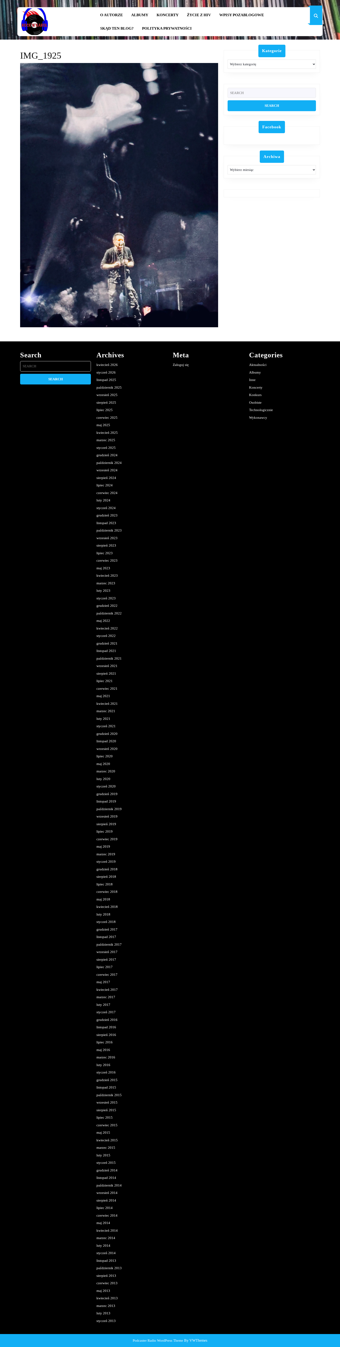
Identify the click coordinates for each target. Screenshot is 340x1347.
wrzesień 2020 (106, 749)
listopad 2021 (106, 651)
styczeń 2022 (106, 636)
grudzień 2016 (106, 1020)
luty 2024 (103, 500)
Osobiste (255, 402)
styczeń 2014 (106, 1253)
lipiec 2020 (104, 756)
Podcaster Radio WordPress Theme (158, 1340)
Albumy (139, 15)
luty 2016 (103, 1065)
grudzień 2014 (106, 1170)
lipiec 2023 (104, 553)
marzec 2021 (105, 711)
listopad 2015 (106, 1087)
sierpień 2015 (106, 1110)
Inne (252, 380)
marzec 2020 (105, 771)
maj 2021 (103, 696)
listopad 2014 (106, 1178)
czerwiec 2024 (106, 493)
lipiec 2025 (104, 410)
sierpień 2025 (106, 402)
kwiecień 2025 (107, 432)
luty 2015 (103, 1155)
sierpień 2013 (106, 1276)
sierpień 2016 (106, 1035)
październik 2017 (109, 944)
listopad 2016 (106, 1027)
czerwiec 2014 (106, 1215)
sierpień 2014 (106, 1200)
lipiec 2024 (104, 485)
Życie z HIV (199, 15)
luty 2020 (103, 779)
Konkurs (255, 395)
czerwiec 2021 (106, 688)
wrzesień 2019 (106, 816)
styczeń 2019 (106, 861)
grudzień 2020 (106, 734)
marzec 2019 (105, 854)
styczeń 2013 (106, 1321)
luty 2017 (103, 1005)
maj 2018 (103, 899)
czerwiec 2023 (106, 560)
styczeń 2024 (106, 508)
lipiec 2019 (104, 831)
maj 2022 (103, 621)
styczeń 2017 (106, 1012)
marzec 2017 (105, 997)
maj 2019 (103, 846)
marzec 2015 (105, 1147)
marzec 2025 (105, 440)
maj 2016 (103, 1050)
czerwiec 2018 (106, 892)
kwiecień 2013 (107, 1298)
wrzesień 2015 (106, 1102)
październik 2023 (109, 530)
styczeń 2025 (106, 448)
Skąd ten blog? (117, 28)
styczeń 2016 (106, 1072)
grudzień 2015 (106, 1080)
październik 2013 (109, 1268)
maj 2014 (103, 1223)
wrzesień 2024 (106, 470)
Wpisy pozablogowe (241, 15)
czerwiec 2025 (106, 417)
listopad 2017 (106, 937)
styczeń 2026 (106, 372)
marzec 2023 (105, 583)
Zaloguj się (181, 365)
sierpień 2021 (106, 673)
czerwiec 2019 (106, 839)
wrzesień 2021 (106, 666)
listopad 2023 (106, 523)
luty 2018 (103, 914)
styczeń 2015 (106, 1162)
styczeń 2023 (106, 598)
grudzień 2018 (106, 869)
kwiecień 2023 (107, 575)
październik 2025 (109, 387)
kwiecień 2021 (107, 703)
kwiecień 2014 (107, 1230)
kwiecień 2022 (107, 628)
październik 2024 (109, 463)
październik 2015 (109, 1095)
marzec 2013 (105, 1306)
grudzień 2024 (106, 455)
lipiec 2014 (104, 1208)
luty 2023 (103, 590)
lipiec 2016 (104, 1042)
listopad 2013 (106, 1260)
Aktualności (257, 365)
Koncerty (168, 15)
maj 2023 (103, 568)
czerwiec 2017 (106, 974)
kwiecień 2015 (107, 1140)
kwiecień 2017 (107, 989)
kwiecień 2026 (107, 365)
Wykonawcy (258, 417)
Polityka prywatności (167, 28)
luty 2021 (103, 719)
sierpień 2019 (106, 824)
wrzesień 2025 (106, 395)
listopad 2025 (106, 380)
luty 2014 (103, 1245)
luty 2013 (103, 1313)
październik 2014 (109, 1185)
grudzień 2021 (106, 643)
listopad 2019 (106, 801)
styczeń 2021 (106, 726)
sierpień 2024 (106, 478)
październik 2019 (109, 809)
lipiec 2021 (104, 681)
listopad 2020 (106, 741)
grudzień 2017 (106, 929)
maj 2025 (103, 425)
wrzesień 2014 (106, 1193)
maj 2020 (103, 764)
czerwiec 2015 (106, 1125)
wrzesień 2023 (106, 538)
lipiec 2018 (104, 884)
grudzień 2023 (106, 515)
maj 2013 (103, 1291)
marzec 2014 (105, 1238)
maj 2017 (103, 982)
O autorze (111, 15)
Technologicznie (261, 410)
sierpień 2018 (106, 876)
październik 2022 (109, 613)
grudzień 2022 (106, 605)
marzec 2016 (105, 1057)
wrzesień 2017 (106, 952)
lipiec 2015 (104, 1117)
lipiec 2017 (104, 967)
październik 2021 (109, 658)
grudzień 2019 (106, 794)
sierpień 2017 (106, 959)
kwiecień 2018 (107, 907)
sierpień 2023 (106, 545)
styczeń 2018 (106, 922)
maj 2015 (103, 1132)
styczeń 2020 (106, 786)
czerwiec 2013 (106, 1283)
